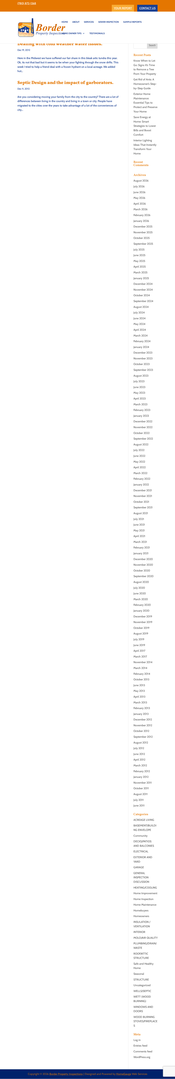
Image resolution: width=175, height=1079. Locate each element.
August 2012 (140, 742)
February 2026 (141, 215)
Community (140, 835)
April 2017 (139, 650)
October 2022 (141, 433)
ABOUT (75, 22)
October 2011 (141, 788)
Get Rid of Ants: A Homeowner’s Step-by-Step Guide (145, 84)
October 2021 (141, 501)
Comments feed (142, 1051)
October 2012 (141, 731)
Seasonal (138, 973)
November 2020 (143, 564)
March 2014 (140, 668)
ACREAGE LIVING (143, 819)
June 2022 (139, 456)
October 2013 (141, 679)
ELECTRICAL (140, 851)
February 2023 (141, 410)
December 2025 (142, 226)
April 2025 (139, 266)
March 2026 (140, 209)
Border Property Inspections (66, 1074)
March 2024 (140, 335)
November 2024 (143, 289)
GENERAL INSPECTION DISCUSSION (141, 877)
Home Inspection (143, 899)
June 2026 (139, 192)
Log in (137, 1040)
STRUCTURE (141, 979)
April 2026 (139, 203)
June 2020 (139, 593)
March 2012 (140, 765)
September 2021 (143, 507)
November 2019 (142, 622)
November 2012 (142, 725)
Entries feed (140, 1045)
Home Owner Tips (72, 33)
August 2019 (140, 633)
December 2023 (142, 352)
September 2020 (143, 576)
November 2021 (142, 496)
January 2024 (141, 347)
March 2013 (140, 702)
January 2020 (141, 610)
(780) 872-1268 (26, 3)
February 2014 (141, 673)
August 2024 (141, 307)
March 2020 (140, 599)
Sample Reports (132, 22)
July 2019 (138, 639)
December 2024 (143, 283)
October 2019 (141, 628)
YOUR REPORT (123, 8)
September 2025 (143, 243)
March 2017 (140, 656)
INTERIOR (139, 932)
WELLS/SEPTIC (142, 991)
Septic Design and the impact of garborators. (65, 83)
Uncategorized (142, 985)
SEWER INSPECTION (108, 22)
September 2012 (143, 736)
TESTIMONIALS (97, 33)
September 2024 (143, 301)
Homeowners (141, 916)
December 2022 (142, 421)
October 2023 (141, 364)
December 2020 (143, 559)
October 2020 (141, 570)
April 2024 (139, 329)
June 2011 (139, 805)
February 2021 (141, 547)
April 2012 (139, 759)
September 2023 (143, 369)
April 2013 (139, 696)
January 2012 (141, 776)
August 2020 (141, 582)
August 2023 (141, 375)
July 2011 (138, 800)
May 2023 (139, 392)
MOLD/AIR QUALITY (145, 937)
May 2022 (139, 461)
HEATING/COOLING (145, 887)
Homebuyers (141, 910)
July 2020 (139, 587)
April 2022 (139, 467)
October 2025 (141, 238)
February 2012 (141, 771)
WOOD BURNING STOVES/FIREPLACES (145, 1021)
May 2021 (139, 530)
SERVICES (89, 22)
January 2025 (141, 278)
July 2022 (138, 450)
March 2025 (140, 272)
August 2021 (140, 513)
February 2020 (142, 604)
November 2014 (142, 662)
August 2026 (141, 180)
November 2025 (143, 232)
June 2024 (139, 318)
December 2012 (142, 719)
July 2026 (139, 186)
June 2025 (139, 255)
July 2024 (139, 312)
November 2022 (142, 427)
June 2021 (139, 524)
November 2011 (142, 782)
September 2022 (143, 438)
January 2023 (141, 415)
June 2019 (139, 645)
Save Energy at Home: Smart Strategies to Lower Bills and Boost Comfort (144, 126)
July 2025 (139, 249)
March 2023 (140, 404)
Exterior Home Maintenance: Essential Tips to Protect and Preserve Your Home (145, 102)
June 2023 (139, 387)
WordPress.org (141, 1057)
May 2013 (139, 690)
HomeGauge (123, 1074)
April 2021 (139, 536)
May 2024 (139, 324)
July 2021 (138, 519)
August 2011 (140, 794)
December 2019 (142, 616)
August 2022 (140, 444)
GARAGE (138, 867)
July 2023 (139, 381)
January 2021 (141, 553)
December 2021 (142, 490)
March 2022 (140, 473)
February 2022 (141, 478)
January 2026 (141, 221)
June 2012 (139, 754)
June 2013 (139, 685)
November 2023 (143, 358)
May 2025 (139, 261)
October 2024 (141, 295)
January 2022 (141, 484)
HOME (65, 22)
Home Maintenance (144, 904)
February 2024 (142, 341)
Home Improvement (145, 893)
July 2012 (138, 748)
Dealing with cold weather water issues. (59, 44)
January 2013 (141, 714)
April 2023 (139, 398)
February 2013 (141, 708)
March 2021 (140, 542)
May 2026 (139, 197)
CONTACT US (147, 8)
